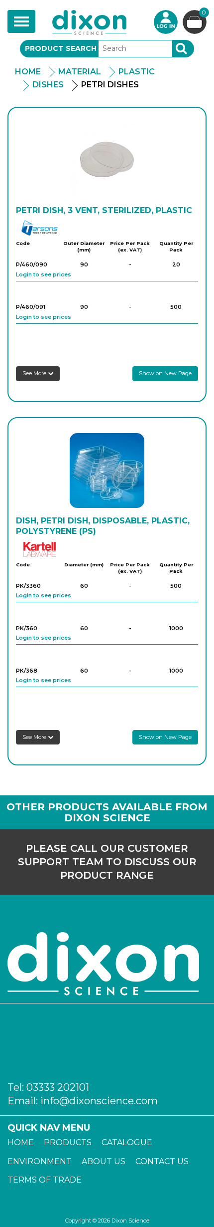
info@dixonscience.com (99, 1101)
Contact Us (162, 1161)
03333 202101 (57, 1087)
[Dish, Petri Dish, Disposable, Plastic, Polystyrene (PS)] (107, 470)
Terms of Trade (44, 1180)
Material (79, 71)
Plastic (136, 71)
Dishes (48, 84)
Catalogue (127, 1142)
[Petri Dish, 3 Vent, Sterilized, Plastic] (107, 160)
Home (28, 71)
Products (68, 1142)
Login (166, 22)
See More (35, 373)
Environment (39, 1161)
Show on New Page (165, 373)
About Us (103, 1161)
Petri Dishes (110, 84)
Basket (204, 13)
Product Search (61, 48)
